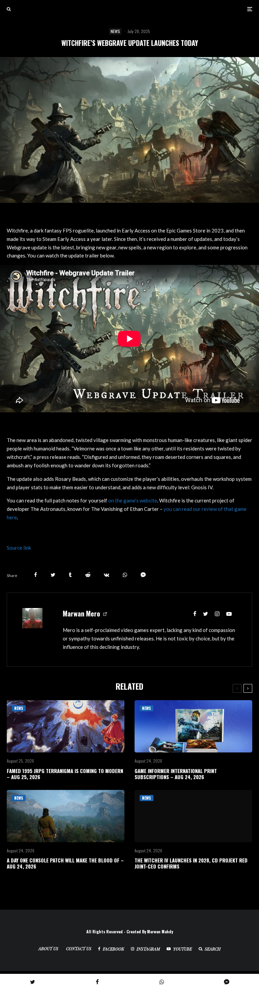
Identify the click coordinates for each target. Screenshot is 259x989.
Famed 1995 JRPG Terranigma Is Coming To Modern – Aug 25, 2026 (65, 774)
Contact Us (78, 948)
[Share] (35, 574)
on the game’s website (132, 500)
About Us (48, 948)
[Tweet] (53, 574)
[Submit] (87, 574)
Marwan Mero (81, 613)
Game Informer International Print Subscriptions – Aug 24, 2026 (176, 774)
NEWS (115, 31)
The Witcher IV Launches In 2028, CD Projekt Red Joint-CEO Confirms (191, 863)
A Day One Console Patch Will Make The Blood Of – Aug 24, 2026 (65, 863)
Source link (19, 548)
